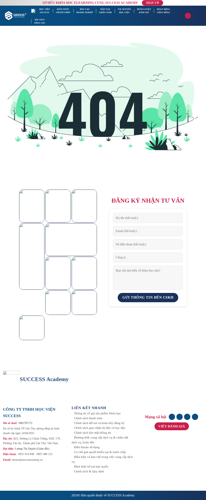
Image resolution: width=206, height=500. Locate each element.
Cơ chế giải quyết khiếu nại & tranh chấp (100, 452)
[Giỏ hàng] (200, 15)
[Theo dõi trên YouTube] (195, 416)
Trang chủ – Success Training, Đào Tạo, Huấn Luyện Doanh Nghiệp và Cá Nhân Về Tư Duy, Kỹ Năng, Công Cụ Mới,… (33, 11)
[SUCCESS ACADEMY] (16, 15)
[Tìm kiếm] (188, 16)
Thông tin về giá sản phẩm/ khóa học (97, 413)
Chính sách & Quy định (89, 471)
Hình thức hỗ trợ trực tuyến (91, 466)
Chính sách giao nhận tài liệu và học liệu (99, 427)
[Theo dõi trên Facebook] (171, 416)
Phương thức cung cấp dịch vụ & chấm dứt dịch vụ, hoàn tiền (100, 440)
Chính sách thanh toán (88, 418)
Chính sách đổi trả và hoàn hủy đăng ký (99, 423)
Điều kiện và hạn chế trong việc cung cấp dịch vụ (102, 459)
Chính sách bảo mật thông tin (92, 432)
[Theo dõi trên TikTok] (187, 416)
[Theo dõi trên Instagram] (179, 416)
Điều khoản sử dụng (87, 447)
